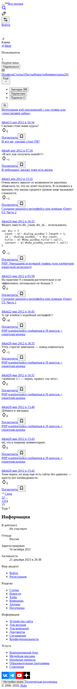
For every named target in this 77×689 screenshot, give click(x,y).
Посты (29, 74)
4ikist (5, 122)
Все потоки (15, 3)
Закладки (19, 89)
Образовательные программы (29, 663)
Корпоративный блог (23, 652)
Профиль (8, 74)
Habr (23, 685)
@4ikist (6, 45)
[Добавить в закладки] (21, 136)
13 (3, 501)
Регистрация (17, 576)
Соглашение (17, 635)
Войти (13, 573)
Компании (16, 600)
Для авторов (17, 625)
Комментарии (57, 74)
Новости (39, 74)
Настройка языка (13, 681)
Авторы (14, 604)
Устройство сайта (21, 621)
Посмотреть (10, 137)
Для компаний (19, 628)
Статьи (19, 74)
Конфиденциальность (24, 639)
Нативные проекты (22, 659)
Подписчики (18, 93)
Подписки (18, 97)
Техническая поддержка (41, 681)
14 (6, 501)
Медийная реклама (22, 656)
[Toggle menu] (3, 4)
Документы (17, 632)
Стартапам (16, 666)
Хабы (13, 597)
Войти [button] (6, 24)
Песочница (16, 608)
